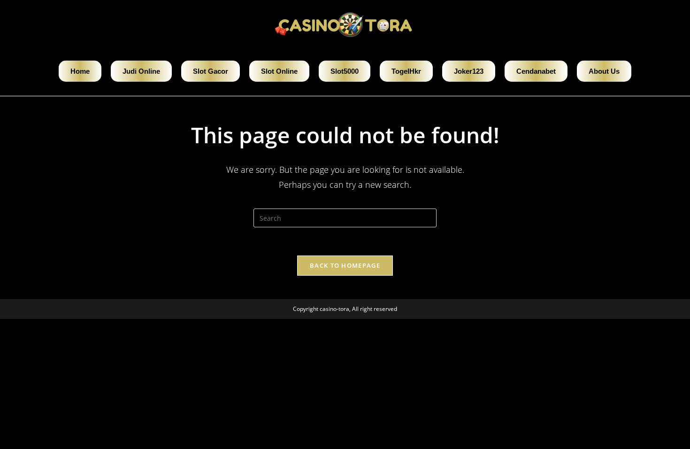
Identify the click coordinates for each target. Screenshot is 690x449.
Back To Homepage (345, 265)
